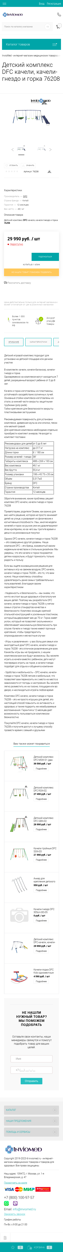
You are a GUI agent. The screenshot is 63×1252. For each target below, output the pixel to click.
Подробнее (41, 768)
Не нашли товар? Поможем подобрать (31, 272)
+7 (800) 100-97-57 (19, 1197)
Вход (41, 3)
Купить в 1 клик (31, 265)
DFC (25, 196)
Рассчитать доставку (19, 283)
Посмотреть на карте (15, 1182)
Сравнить (30, 165)
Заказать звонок (14, 1214)
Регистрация (54, 3)
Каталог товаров (18, 44)
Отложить (13, 165)
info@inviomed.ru (24, 1209)
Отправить (31, 1081)
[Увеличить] (31, 117)
